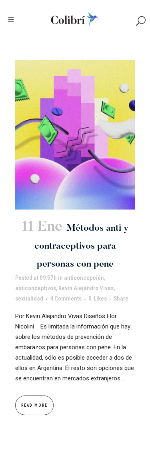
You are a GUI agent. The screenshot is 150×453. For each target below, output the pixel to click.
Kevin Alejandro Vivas (86, 288)
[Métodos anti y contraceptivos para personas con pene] (75, 135)
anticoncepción (84, 277)
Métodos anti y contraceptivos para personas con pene (81, 246)
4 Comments (66, 298)
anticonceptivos (35, 288)
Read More (34, 405)
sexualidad (29, 298)
